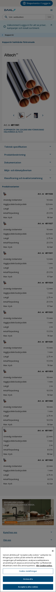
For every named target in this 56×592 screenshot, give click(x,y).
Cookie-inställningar (28, 571)
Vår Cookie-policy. (44, 565)
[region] (28, 569)
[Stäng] (53, 551)
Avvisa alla (28, 579)
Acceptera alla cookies (28, 587)
